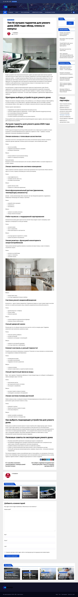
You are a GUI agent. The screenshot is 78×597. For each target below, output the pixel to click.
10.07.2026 (26, 577)
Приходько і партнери (65, 114)
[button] (71, 12)
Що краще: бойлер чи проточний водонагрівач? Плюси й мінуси (66, 90)
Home (57, 594)
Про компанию (25, 12)
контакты (21, 594)
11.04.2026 (62, 577)
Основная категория (9, 572)
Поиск (61, 19)
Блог (17, 12)
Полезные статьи (50, 12)
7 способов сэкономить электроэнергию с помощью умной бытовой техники (15, 464)
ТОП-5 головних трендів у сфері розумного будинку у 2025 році (66, 84)
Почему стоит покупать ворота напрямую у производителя (65, 34)
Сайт (5, 546)
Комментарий (7, 509)
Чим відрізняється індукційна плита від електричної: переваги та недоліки (66, 79)
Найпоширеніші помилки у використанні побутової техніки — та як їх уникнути (66, 68)
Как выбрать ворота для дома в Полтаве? (29, 575)
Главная (10, 12)
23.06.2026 (44, 577)
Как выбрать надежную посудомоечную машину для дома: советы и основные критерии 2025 (43, 464)
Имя (5, 534)
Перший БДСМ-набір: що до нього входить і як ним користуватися (66, 44)
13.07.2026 (8, 577)
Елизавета (15, 32)
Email (5, 540)
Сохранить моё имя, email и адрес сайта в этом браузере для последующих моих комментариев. (28, 552)
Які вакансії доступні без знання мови (64, 575)
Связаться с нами (37, 12)
